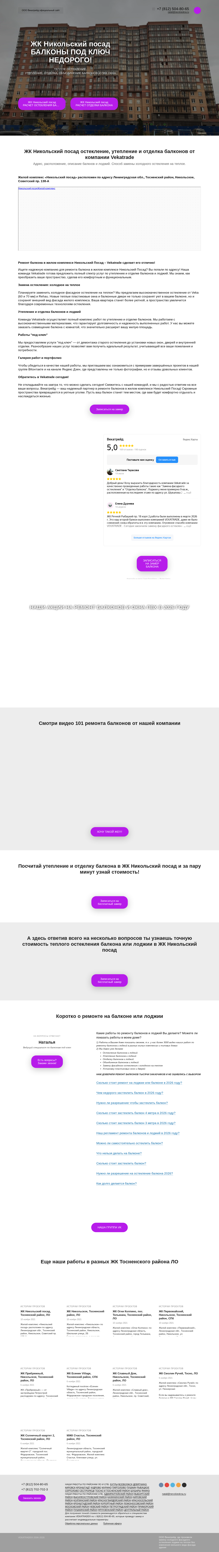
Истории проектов (33, 1306)
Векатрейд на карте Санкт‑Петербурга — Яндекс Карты (148, 578)
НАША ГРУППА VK (109, 1227)
